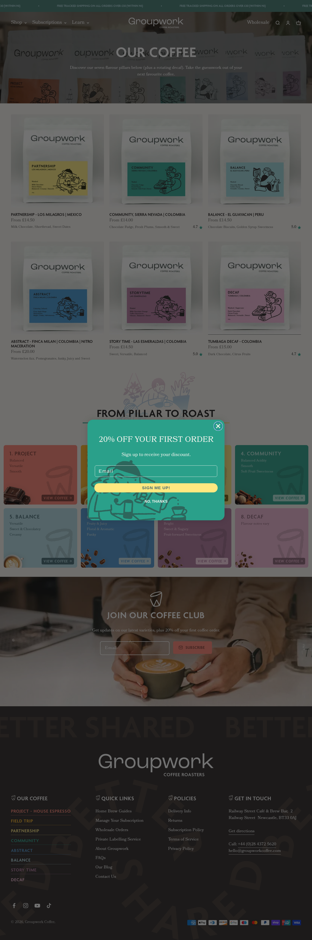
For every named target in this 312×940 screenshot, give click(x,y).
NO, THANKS (156, 501)
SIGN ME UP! (156, 488)
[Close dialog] (218, 426)
